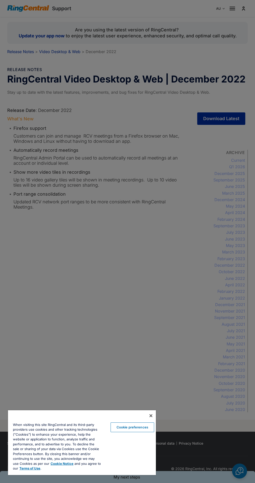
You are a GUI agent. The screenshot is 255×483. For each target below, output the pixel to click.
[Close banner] (150, 415)
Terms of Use (29, 468)
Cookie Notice (62, 464)
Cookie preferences (132, 427)
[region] (82, 442)
